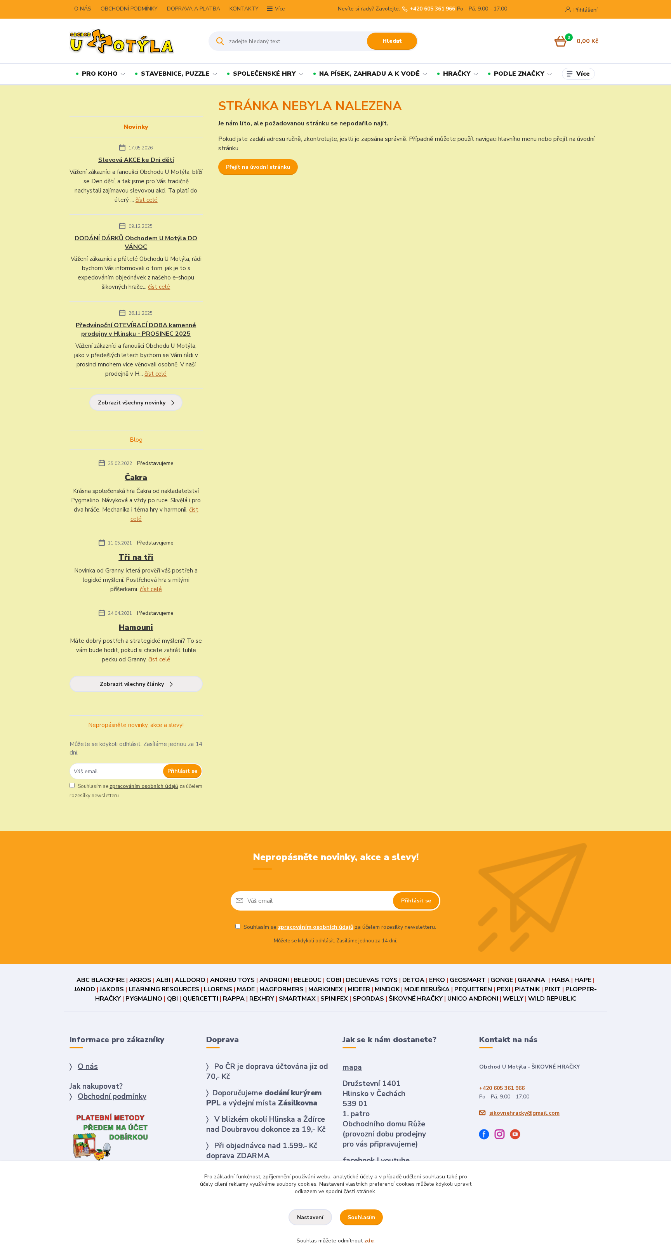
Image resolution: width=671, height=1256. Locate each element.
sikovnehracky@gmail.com (524, 1113)
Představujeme (155, 463)
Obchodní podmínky (112, 1096)
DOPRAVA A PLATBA (193, 8)
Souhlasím (361, 1217)
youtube (395, 1160)
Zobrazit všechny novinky (131, 402)
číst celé (147, 200)
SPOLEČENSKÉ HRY (264, 73)
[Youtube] (518, 1135)
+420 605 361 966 (432, 8)
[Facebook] (487, 1135)
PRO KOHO (100, 73)
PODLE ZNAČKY (519, 73)
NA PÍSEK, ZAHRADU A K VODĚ (369, 73)
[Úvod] (132, 41)
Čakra (136, 477)
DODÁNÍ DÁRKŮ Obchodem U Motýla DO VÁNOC (136, 242)
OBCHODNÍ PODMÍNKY (129, 8)
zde (369, 1240)
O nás (88, 1067)
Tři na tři (135, 557)
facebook (358, 1160)
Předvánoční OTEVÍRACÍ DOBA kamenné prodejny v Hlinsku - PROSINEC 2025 (136, 329)
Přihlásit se (182, 771)
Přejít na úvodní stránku (258, 167)
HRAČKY (457, 73)
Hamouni (136, 627)
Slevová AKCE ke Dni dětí (136, 160)
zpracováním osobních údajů (144, 786)
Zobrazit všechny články (132, 684)
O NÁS (82, 8)
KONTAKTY (244, 8)
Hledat (392, 41)
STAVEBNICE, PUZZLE (175, 73)
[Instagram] (502, 1135)
